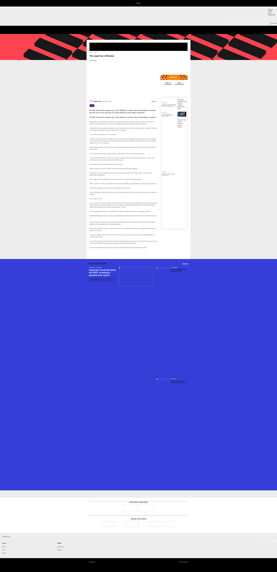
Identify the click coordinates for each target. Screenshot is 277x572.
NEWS (228, 19)
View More (185, 263)
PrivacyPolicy (92, 562)
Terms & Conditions (183, 562)
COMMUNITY (256, 19)
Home (90, 52)
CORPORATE (266, 19)
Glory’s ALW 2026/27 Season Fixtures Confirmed (178, 270)
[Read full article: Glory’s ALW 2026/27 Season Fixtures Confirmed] (181, 114)
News (95, 52)
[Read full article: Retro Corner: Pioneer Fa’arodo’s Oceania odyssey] (181, 173)
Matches (4, 553)
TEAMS (239, 19)
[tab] (167, 83)
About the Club (60, 546)
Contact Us (59, 550)
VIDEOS (234, 19)
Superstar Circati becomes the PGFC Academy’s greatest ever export (102, 272)
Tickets (3, 546)
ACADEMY (247, 19)
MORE (273, 19)
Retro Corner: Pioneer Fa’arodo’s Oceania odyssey (178, 381)
